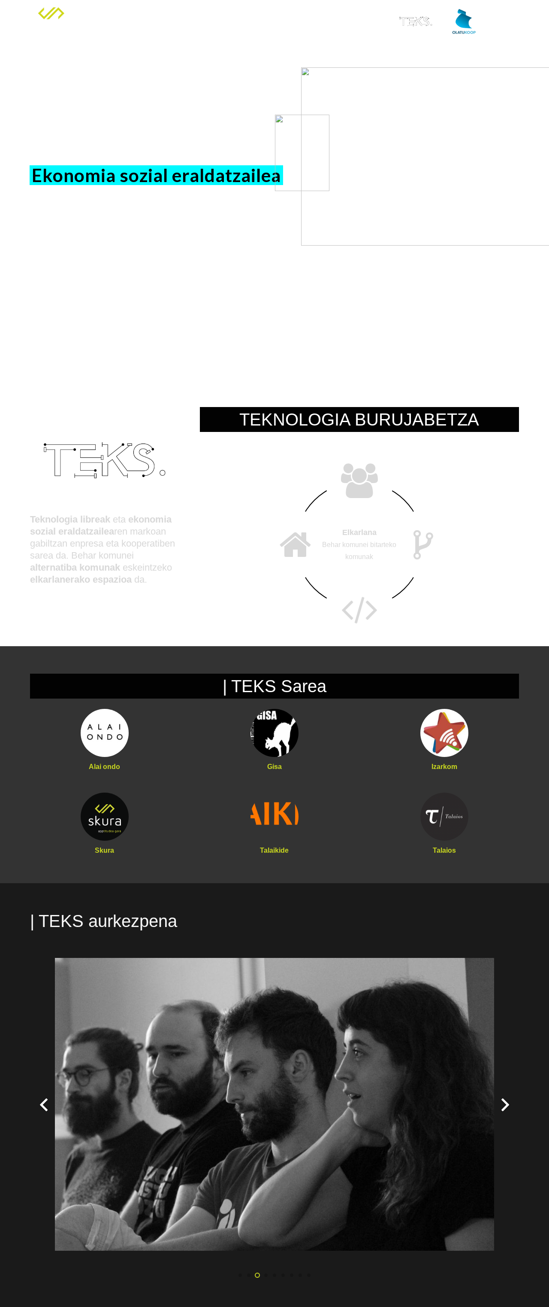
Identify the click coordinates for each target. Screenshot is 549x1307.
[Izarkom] (444, 733)
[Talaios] (444, 817)
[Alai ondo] (105, 733)
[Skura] (105, 817)
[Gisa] (274, 733)
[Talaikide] (274, 817)
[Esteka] (51, 21)
